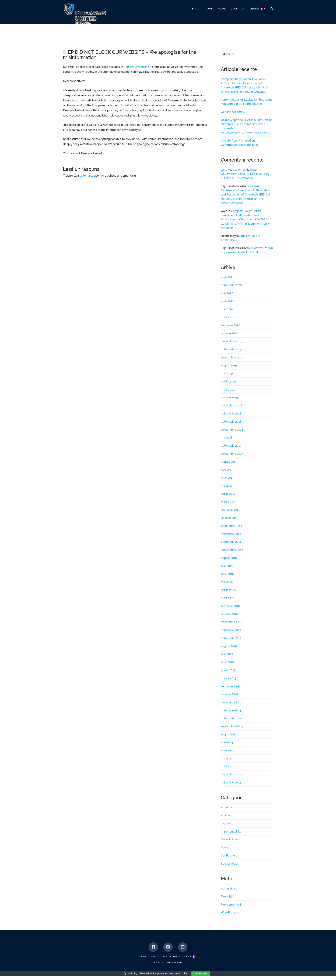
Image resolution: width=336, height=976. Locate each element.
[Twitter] (168, 947)
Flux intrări (227, 896)
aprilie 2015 (228, 670)
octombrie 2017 (231, 445)
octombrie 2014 (231, 718)
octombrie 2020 (231, 285)
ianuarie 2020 (229, 333)
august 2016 (229, 558)
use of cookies (181, 973)
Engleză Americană (136, 67)
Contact (175, 956)
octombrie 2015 (231, 638)
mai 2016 (227, 582)
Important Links (231, 831)
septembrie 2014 (232, 726)
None (224, 847)
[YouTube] (182, 947)
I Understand (200, 973)
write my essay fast (234, 169)
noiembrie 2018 (231, 413)
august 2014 (229, 734)
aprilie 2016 (228, 590)
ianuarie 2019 (229, 397)
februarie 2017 (230, 509)
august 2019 (229, 365)
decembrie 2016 (231, 526)
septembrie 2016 (232, 550)
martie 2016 (228, 598)
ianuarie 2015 (229, 694)
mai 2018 (227, 437)
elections (227, 823)
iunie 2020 (227, 301)
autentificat (87, 175)
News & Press (230, 839)
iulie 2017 (227, 469)
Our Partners (229, 855)
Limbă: (188, 956)
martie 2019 (228, 389)
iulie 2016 (227, 566)
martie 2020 (229, 317)
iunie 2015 (227, 662)
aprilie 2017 (228, 493)
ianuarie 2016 (229, 614)
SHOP (143, 956)
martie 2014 (228, 766)
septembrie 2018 (232, 429)
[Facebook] (153, 947)
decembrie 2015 (231, 622)
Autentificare (229, 888)
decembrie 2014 (231, 702)
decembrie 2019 (231, 341)
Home (153, 956)
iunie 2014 (227, 750)
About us (227, 807)
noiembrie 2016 (231, 534)
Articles (226, 815)
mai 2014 (227, 758)
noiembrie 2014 (231, 710)
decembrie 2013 (231, 774)
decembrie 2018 (231, 405)
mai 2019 (227, 373)
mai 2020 (227, 309)
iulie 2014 (227, 742)
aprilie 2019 (228, 381)
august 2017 (229, 461)
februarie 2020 (230, 325)
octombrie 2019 (231, 349)
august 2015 (229, 646)
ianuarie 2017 (229, 517)
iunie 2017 (227, 477)
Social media (229, 863)
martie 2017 (228, 502)
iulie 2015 (227, 654)
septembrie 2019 (232, 357)
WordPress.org (230, 912)
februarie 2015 (230, 686)
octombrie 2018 (231, 421)
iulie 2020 (227, 293)
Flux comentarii (231, 904)
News (163, 956)
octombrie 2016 (231, 541)
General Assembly (233, 112)
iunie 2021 (227, 277)
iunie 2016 (227, 574)
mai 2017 (227, 485)
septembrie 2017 (232, 453)
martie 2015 (228, 678)
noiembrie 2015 (231, 630)
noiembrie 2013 (231, 782)
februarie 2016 (230, 606)
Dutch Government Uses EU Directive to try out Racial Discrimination (245, 174)
